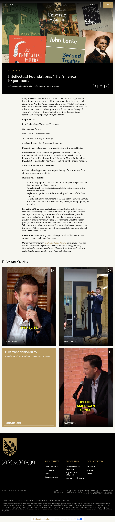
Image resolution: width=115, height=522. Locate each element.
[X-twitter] (4, 462)
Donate (90, 470)
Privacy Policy (90, 490)
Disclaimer (80, 490)
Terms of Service (102, 490)
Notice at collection (41, 519)
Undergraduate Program (73, 468)
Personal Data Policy (77, 492)
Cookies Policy (90, 492)
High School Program (72, 473)
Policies (73, 490)
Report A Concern (62, 490)
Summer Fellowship (75, 478)
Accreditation (51, 477)
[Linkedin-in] (21, 462)
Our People (50, 470)
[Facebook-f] (10, 462)
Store (89, 474)
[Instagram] (15, 462)
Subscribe (91, 467)
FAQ (47, 474)
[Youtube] (26, 462)
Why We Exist (51, 467)
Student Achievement (105, 493)
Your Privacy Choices (65, 519)
